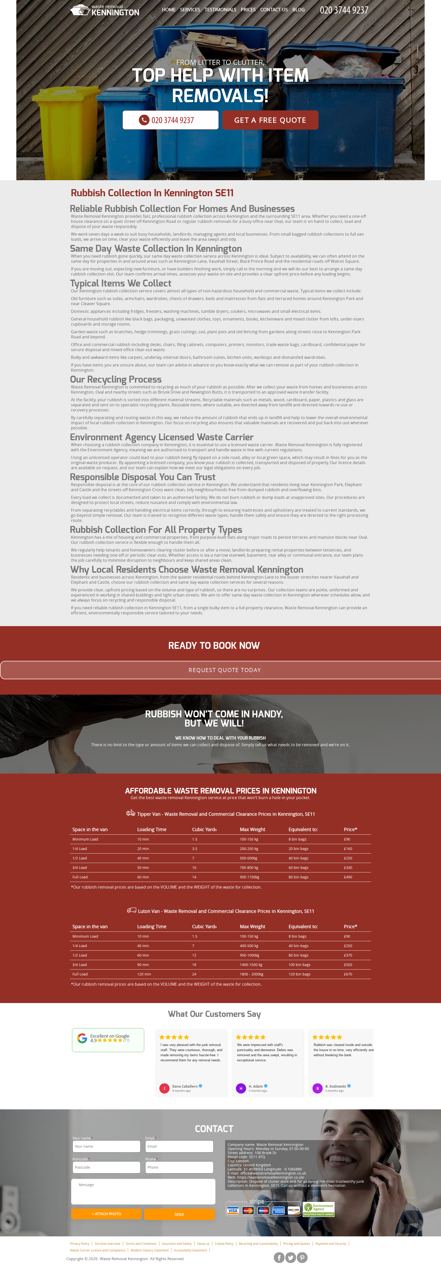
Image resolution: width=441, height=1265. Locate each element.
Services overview (107, 1243)
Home (169, 9)
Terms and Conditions (141, 1243)
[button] (160, 1057)
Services (190, 9)
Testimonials (220, 9)
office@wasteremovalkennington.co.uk (273, 1173)
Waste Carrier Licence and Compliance (97, 1250)
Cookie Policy (224, 1243)
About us (203, 1243)
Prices (248, 9)
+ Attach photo (106, 1213)
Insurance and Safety (177, 1243)
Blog (298, 9)
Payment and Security (330, 1243)
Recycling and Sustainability (258, 1243)
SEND (179, 1214)
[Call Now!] (345, 10)
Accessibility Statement (190, 1250)
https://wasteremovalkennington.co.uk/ (270, 1177)
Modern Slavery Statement (150, 1250)
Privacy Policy (79, 1243)
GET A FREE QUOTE (270, 120)
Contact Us (274, 9)
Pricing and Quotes (296, 1243)
